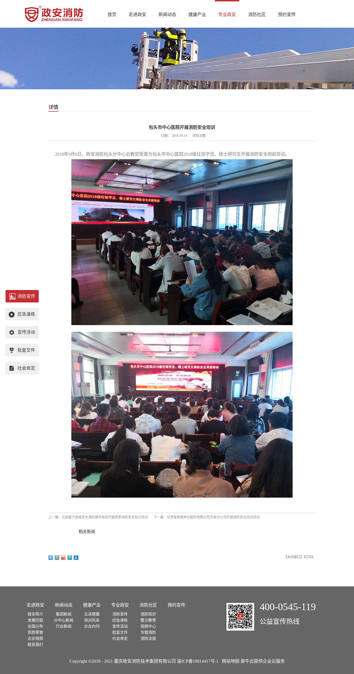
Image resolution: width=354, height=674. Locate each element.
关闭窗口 (293, 557)
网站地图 (230, 661)
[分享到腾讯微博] (69, 557)
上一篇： (98, 517)
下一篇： (206, 517)
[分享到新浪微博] (63, 557)
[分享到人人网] (76, 557)
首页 (112, 14)
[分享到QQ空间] (57, 557)
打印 (308, 557)
